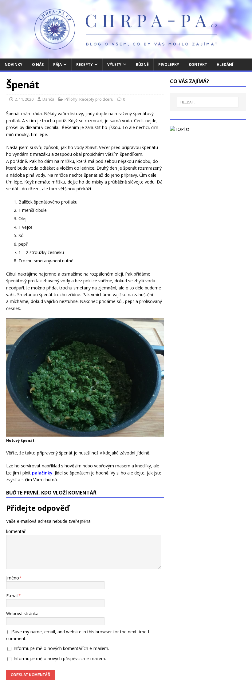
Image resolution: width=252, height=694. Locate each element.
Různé (142, 64)
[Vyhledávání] (208, 102)
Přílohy (71, 99)
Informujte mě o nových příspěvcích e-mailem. (60, 658)
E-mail (12, 596)
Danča (48, 99)
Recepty (84, 64)
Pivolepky (168, 64)
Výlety (114, 64)
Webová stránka (22, 613)
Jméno (12, 578)
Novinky (13, 64)
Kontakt (198, 64)
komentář (16, 531)
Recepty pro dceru (96, 99)
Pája (57, 64)
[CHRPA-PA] (126, 55)
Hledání (225, 64)
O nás (38, 64)
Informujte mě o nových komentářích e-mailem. (61, 648)
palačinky (42, 473)
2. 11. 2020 (24, 99)
